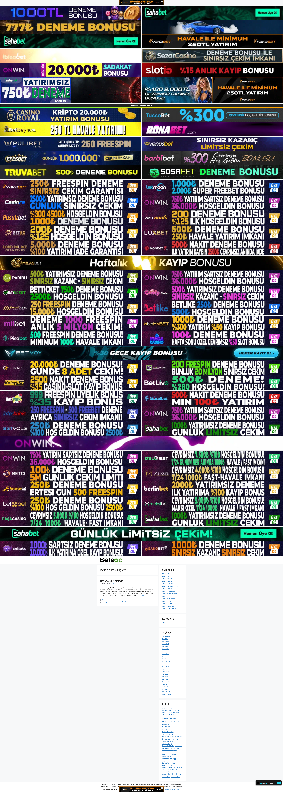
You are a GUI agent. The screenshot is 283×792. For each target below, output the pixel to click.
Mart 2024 (165, 674)
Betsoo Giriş (165, 576)
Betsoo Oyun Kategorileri (169, 593)
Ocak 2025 (165, 649)
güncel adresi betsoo (178, 771)
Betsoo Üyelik (168, 767)
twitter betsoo (175, 777)
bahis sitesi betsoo (173, 708)
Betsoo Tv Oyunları (167, 601)
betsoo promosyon (178, 746)
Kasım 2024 (165, 654)
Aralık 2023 (165, 681)
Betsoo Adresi (166, 573)
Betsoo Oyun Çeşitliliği (168, 598)
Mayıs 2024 (165, 669)
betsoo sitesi (165, 750)
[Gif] (141, 263)
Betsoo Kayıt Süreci (168, 606)
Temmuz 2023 (166, 694)
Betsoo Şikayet (178, 767)
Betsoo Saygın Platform (169, 608)
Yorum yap (104, 602)
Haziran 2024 (166, 666)
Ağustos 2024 (166, 661)
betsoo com (166, 724)
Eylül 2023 (165, 689)
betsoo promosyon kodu (170, 748)
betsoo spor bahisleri (167, 752)
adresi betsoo (165, 708)
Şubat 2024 (165, 676)
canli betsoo (164, 769)
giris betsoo (164, 771)
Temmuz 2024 (166, 664)
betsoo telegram (169, 754)
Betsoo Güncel (166, 736)
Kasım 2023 (165, 684)
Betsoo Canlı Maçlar (168, 588)
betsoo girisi (105, 601)
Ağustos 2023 (166, 691)
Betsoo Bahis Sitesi (169, 714)
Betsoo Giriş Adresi (169, 734)
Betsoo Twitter (166, 756)
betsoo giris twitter (166, 729)
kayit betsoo (174, 774)
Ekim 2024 (165, 656)
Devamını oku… (142, 595)
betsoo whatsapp (169, 759)
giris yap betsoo (170, 771)
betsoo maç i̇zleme (176, 743)
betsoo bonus (164, 716)
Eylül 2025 (165, 639)
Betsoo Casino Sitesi (171, 721)
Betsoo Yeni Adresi (168, 763)
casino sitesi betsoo (172, 769)
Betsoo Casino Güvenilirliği (170, 586)
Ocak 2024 (165, 679)
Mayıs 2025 (165, 644)
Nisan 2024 (165, 671)
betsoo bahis (166, 712)
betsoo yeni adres (165, 761)
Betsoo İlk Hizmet (167, 603)
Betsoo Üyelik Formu (168, 581)
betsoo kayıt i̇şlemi (113, 601)
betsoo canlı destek (170, 719)
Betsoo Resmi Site (167, 583)
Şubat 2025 (165, 646)
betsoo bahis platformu (175, 712)
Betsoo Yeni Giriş (167, 765)
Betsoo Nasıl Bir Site (168, 746)
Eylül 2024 (165, 659)
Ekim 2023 (165, 686)
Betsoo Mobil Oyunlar (168, 591)
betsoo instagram (167, 741)
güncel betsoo (164, 774)
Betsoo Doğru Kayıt (167, 578)
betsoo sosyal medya (173, 750)
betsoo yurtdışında (123, 601)
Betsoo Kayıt (167, 744)
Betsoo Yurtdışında (111, 580)
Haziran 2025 (166, 641)
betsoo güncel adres (177, 736)
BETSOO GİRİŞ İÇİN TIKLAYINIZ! (141, 105)
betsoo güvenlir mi (170, 739)
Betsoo (103, 599)
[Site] (70, 187)
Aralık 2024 (165, 651)
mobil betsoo (166, 777)
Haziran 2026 (166, 636)
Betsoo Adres (166, 710)
